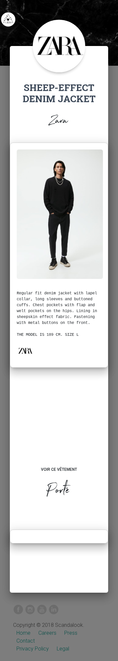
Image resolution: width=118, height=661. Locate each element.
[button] (25, 351)
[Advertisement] (59, 423)
